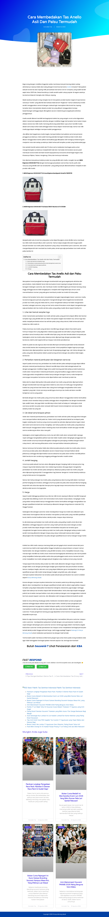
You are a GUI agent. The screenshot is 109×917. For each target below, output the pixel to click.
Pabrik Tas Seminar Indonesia (68, 688)
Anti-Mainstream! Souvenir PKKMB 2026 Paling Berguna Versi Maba (50, 705)
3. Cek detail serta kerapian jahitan (36, 265)
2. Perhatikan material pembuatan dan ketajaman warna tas (44, 263)
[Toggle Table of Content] (59, 257)
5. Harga (29, 269)
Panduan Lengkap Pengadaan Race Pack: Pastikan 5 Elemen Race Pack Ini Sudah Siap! (38, 786)
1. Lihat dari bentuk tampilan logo (35, 261)
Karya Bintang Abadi (34, 578)
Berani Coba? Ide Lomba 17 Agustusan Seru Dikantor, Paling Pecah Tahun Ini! (53, 724)
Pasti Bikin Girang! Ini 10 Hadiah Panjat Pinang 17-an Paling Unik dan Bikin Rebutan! (55, 726)
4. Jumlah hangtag (32, 267)
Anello (69, 87)
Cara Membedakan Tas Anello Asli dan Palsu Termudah (42, 259)
